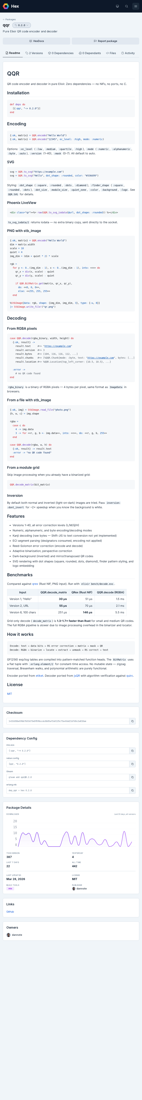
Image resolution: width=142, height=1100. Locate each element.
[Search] (126, 6)
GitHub (10, 911)
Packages (11, 19)
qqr (6, 24)
